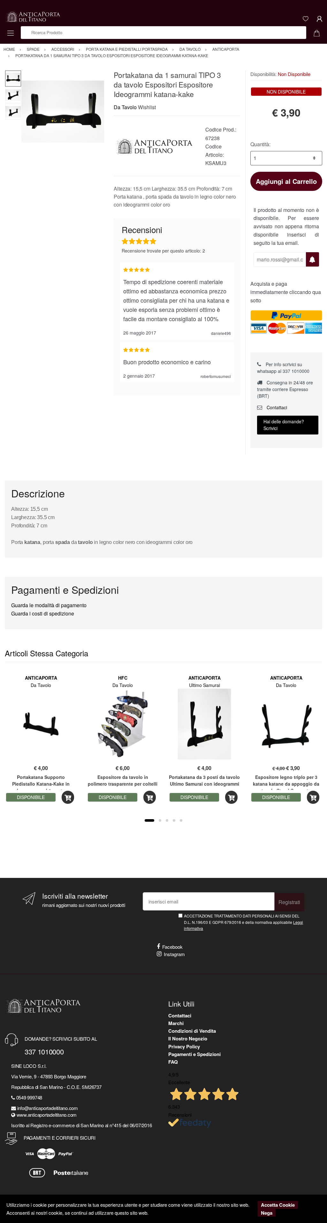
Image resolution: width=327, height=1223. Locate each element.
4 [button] (174, 820)
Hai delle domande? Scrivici (283, 424)
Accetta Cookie (278, 1204)
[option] (62, 111)
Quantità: (260, 144)
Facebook (172, 946)
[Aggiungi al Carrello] (68, 797)
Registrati (289, 902)
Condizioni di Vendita (192, 1030)
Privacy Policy (184, 1046)
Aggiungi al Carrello (286, 181)
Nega (266, 1212)
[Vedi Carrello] (319, 32)
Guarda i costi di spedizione (42, 613)
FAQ (173, 1061)
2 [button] (160, 820)
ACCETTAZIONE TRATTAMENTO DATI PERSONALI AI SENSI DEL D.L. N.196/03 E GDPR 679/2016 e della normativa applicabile (243, 922)
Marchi (176, 1023)
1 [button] (149, 820)
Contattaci (276, 407)
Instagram (174, 954)
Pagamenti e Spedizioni (194, 1054)
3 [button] (167, 820)
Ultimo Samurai (204, 685)
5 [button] (181, 820)
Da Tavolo (125, 107)
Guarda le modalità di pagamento (49, 605)
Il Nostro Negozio (187, 1038)
